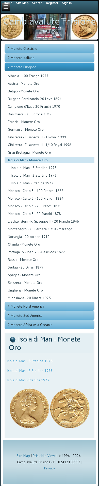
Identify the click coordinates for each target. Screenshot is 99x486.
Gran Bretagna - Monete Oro (29, 152)
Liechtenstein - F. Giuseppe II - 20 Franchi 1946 (43, 221)
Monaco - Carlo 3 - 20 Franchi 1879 (34, 206)
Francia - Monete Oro (24, 121)
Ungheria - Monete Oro (25, 290)
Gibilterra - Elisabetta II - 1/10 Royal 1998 (39, 144)
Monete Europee (23, 67)
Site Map (23, 455)
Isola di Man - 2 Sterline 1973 (34, 175)
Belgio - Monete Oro (23, 91)
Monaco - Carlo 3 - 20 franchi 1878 (34, 213)
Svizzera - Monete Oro (25, 282)
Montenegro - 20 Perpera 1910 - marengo (40, 229)
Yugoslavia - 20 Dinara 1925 (29, 298)
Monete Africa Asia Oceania (31, 324)
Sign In (67, 3)
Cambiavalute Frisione (49, 21)
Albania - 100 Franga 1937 (28, 76)
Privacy (49, 468)
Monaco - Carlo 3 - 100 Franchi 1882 (35, 190)
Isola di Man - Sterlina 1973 (32, 183)
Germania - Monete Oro (26, 129)
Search (37, 3)
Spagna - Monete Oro (24, 275)
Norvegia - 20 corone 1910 (29, 236)
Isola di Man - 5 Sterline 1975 (34, 167)
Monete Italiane (23, 57)
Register (52, 3)
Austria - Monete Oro (23, 83)
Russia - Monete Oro (23, 259)
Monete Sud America (26, 315)
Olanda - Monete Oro (24, 244)
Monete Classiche (24, 48)
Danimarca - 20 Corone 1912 (30, 114)
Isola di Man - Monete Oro (28, 160)
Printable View (44, 455)
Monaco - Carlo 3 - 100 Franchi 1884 (35, 198)
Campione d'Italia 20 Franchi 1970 (34, 106)
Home (8, 3)
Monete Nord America (27, 306)
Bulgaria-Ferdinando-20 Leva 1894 (34, 98)
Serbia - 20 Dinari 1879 (25, 267)
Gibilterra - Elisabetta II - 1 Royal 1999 (37, 137)
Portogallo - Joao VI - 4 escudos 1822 (36, 252)
